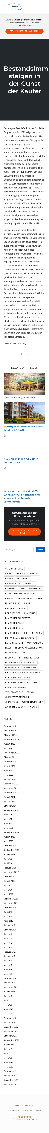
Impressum (19, 1105)
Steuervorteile (14, 692)
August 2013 (9, 991)
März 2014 (8, 974)
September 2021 (11, 792)
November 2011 (11, 1084)
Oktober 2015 (10, 929)
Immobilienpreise (15, 628)
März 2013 (8, 1013)
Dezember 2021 (11, 783)
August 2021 (9, 797)
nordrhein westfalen (17, 682)
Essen (39, 598)
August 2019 (9, 836)
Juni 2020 (8, 814)
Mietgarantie (12, 657)
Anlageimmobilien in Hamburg (22, 573)
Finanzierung (12, 603)
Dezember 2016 (11, 898)
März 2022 (8, 774)
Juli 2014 (8, 960)
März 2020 (8, 827)
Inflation (36, 633)
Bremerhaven (12, 583)
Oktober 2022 (10, 757)
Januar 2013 (9, 1022)
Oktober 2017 (10, 876)
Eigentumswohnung (30, 588)
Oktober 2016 (10, 907)
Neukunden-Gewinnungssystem (22, 672)
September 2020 (11, 810)
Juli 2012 (8, 1049)
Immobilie (29, 613)
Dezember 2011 (11, 1080)
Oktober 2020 (10, 805)
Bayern (9, 578)
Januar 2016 (9, 925)
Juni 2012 (8, 1053)
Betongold (23, 578)
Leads (8, 647)
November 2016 (11, 903)
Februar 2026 (10, 726)
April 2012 (8, 1062)
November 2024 (11, 730)
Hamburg (10, 608)
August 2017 (9, 881)
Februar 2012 (10, 1071)
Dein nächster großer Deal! (20, 397)
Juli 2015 (8, 934)
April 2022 (8, 770)
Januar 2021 (9, 801)
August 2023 (9, 743)
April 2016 (8, 920)
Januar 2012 (9, 1075)
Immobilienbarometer (17, 618)
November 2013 (11, 987)
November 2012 (11, 1031)
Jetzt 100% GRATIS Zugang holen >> (24, 31)
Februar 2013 (10, 1018)
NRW (35, 682)
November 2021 (11, 788)
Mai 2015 (8, 943)
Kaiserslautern (14, 642)
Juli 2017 (8, 885)
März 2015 (8, 947)
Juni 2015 (8, 938)
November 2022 (11, 752)
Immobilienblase (14, 623)
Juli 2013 (8, 996)
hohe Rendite (12, 613)
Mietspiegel (29, 667)
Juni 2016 (8, 912)
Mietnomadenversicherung (20, 662)
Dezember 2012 (11, 1026)
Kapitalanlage (35, 642)
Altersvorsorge (14, 568)
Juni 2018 (8, 863)
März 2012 (8, 1066)
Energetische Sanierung (19, 598)
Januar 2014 (9, 982)
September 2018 (11, 850)
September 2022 (11, 761)
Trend (30, 692)
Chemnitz (29, 583)
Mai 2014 (8, 965)
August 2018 (9, 854)
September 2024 (11, 739)
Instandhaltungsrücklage (20, 638)
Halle (27, 603)
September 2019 (11, 832)
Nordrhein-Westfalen (17, 677)
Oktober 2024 (10, 735)
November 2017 (11, 872)
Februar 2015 (10, 951)
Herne (22, 608)
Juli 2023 (8, 748)
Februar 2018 (10, 867)
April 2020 (8, 823)
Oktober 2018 (10, 845)
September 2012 (11, 1040)
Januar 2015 (9, 956)
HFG (24, 354)
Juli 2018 (8, 858)
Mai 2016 (8, 916)
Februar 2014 (10, 978)
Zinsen (33, 707)
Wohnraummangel (15, 707)
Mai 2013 (8, 1004)
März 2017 (8, 894)
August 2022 (9, 766)
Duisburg (10, 588)
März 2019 (8, 841)
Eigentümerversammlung (19, 593)
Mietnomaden (32, 657)
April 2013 (8, 1009)
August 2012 (9, 1044)
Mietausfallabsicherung (29, 647)
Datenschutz (29, 1105)
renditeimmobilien (16, 687)
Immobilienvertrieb (16, 633)
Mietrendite (12, 667)
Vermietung (12, 702)
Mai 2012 (8, 1057)
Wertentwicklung (32, 702)
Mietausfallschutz (15, 652)
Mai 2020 (8, 819)
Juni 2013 (8, 1000)
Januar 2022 (9, 779)
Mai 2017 (8, 889)
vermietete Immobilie (17, 697)
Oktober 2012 (10, 1035)
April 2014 (8, 969)
